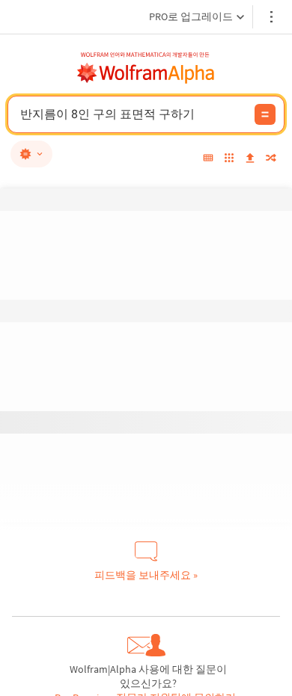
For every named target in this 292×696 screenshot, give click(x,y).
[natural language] (31, 154)
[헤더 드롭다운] (272, 17)
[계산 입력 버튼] (265, 114)
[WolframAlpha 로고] (146, 73)
